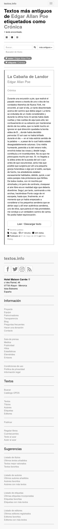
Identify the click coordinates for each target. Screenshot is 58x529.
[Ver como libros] (6, 37)
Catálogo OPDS (12, 392)
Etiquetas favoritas (13, 498)
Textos (7, 401)
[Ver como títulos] (12, 37)
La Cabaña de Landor (27, 76)
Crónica (13, 26)
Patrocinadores (11, 315)
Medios (7, 342)
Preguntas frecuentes (14, 324)
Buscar (7, 389)
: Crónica (16, 62)
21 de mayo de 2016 (29, 236)
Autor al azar (10, 439)
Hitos (6, 348)
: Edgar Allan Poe (19, 58)
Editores (8, 413)
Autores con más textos (15, 484)
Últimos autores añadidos (16, 478)
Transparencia (11, 318)
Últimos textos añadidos (15, 460)
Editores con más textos (15, 519)
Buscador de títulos (14, 51)
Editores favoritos (12, 516)
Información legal (12, 372)
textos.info (14, 258)
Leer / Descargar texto (29, 224)
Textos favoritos (11, 466)
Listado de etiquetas (13, 492)
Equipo (7, 312)
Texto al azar (10, 436)
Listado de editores (13, 510)
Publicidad (9, 345)
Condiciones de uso (13, 366)
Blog (6, 321)
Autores (7, 407)
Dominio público (16, 229)
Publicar (8, 422)
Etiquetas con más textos (16, 502)
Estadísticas (10, 351)
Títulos (7, 404)
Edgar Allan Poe (29, 15)
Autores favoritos (12, 481)
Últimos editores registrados (17, 513)
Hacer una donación (13, 327)
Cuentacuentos (11, 433)
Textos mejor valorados (15, 463)
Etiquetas (8, 410)
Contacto (8, 330)
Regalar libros (11, 430)
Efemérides (9, 354)
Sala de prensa (11, 339)
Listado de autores (13, 475)
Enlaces (8, 357)
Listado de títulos (12, 457)
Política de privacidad (14, 369)
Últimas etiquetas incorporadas (19, 495)
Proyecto (8, 309)
